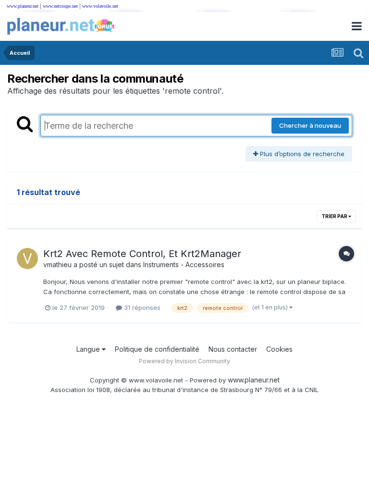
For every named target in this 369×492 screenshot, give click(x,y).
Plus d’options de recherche (301, 154)
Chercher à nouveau (310, 125)
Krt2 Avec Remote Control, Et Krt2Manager (142, 253)
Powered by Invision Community (184, 361)
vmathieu (57, 264)
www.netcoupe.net (60, 6)
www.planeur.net (22, 6)
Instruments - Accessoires (183, 264)
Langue (89, 349)
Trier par (334, 216)
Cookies (279, 349)
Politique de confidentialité (157, 349)
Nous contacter (233, 349)
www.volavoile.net (100, 6)
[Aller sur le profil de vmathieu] (27, 258)
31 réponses (141, 307)
